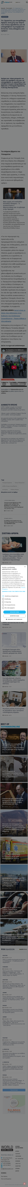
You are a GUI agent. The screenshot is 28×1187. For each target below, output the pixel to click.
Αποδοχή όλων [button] (14, 612)
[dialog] (14, 593)
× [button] (24, 566)
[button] (14, 592)
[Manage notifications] (24, 1183)
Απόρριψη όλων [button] (14, 616)
